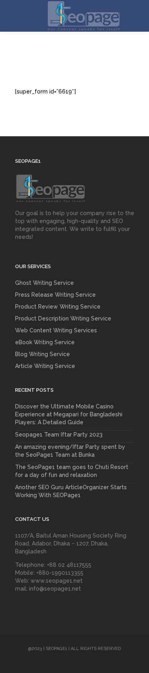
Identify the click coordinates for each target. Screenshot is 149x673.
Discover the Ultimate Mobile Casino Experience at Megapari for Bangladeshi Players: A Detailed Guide (68, 414)
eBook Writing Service (45, 342)
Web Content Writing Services (56, 330)
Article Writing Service (45, 366)
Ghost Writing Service (44, 283)
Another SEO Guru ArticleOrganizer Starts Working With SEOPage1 (71, 491)
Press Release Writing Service (55, 295)
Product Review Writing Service (58, 306)
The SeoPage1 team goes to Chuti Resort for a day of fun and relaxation (71, 471)
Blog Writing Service (42, 354)
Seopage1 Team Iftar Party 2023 (59, 434)
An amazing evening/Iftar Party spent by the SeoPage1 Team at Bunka (70, 451)
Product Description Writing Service (63, 318)
